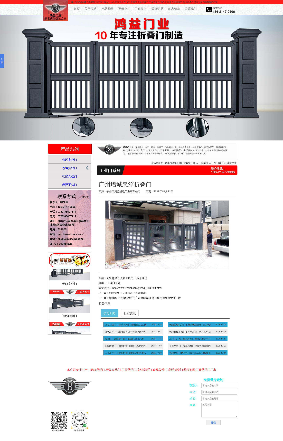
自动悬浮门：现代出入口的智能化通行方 (125, 331)
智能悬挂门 (69, 176)
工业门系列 (217, 162)
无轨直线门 (69, 274)
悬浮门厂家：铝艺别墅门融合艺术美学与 (190, 338)
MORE (85, 197)
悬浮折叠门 (69, 168)
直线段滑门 (69, 306)
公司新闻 (109, 313)
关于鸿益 (90, 8)
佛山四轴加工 (126, 423)
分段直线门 (69, 159)
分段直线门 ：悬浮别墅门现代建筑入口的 (126, 324)
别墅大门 (108, 427)
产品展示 (107, 8)
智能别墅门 (176, 423)
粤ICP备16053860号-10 (118, 404)
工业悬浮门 (140, 278)
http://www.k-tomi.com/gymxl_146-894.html (137, 288)
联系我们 (191, 8)
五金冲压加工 (154, 423)
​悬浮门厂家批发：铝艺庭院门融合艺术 (124, 338)
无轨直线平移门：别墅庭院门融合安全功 (190, 331)
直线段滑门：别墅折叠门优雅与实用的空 (125, 345)
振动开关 (166, 423)
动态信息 (174, 8)
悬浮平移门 (69, 184)
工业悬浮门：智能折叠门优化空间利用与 (125, 352)
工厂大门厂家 (132, 427)
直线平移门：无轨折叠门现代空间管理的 (190, 345)
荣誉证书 (157, 8)
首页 (77, 8)
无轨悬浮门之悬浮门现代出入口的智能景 (190, 352)
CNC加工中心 (140, 423)
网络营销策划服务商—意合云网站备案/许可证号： (133, 400)
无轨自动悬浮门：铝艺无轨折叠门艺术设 (190, 324)
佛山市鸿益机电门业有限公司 (180, 162)
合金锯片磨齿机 (111, 423)
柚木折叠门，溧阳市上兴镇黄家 (127, 293)
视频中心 (124, 8)
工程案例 (141, 8)
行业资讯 (130, 313)
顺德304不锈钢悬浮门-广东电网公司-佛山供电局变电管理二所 (145, 298)
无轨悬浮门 (113, 278)
